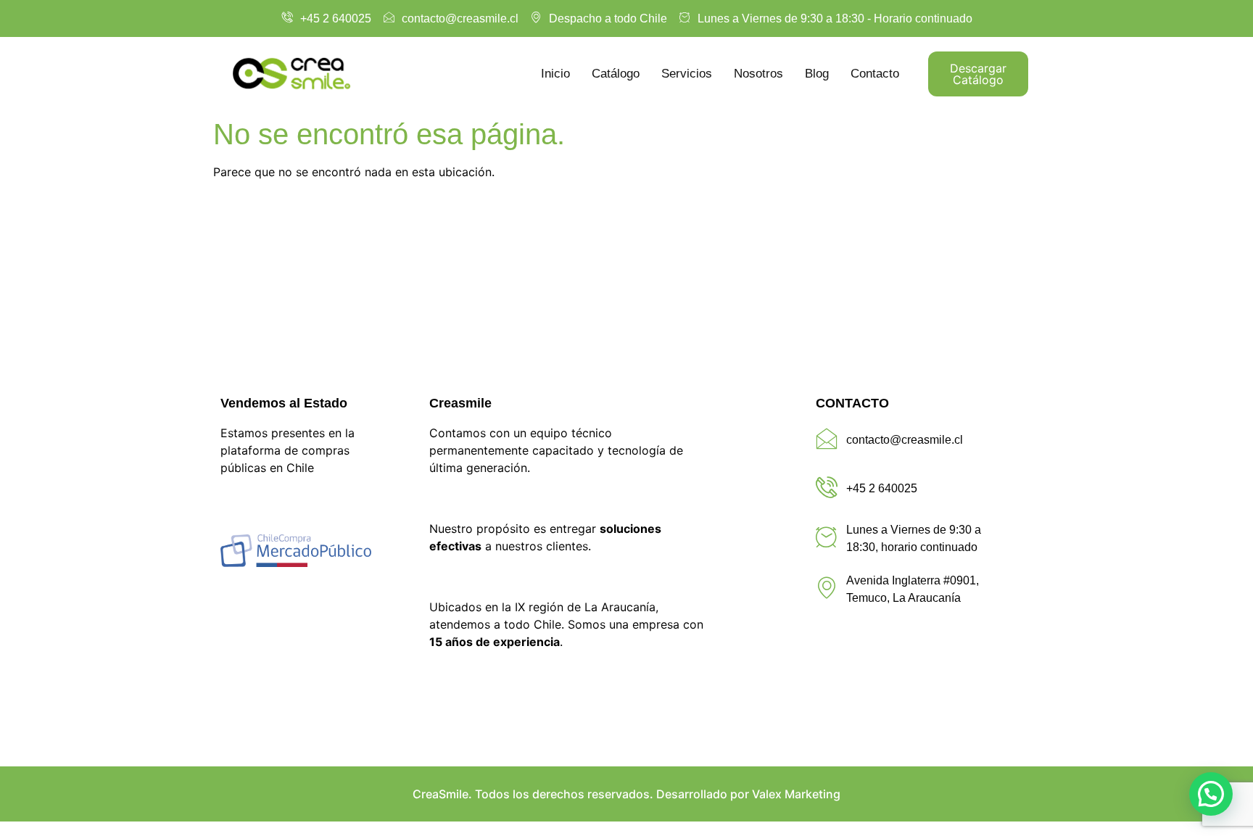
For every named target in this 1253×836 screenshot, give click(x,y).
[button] (1211, 794)
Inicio (555, 73)
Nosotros (758, 73)
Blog (817, 73)
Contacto (875, 73)
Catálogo (616, 73)
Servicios (686, 73)
